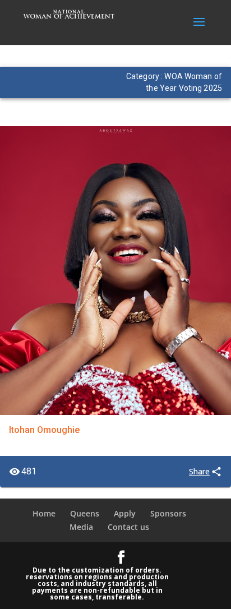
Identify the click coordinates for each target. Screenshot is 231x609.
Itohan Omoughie (44, 430)
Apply (125, 513)
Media (81, 527)
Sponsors (168, 513)
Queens (84, 513)
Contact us (128, 527)
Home (44, 513)
